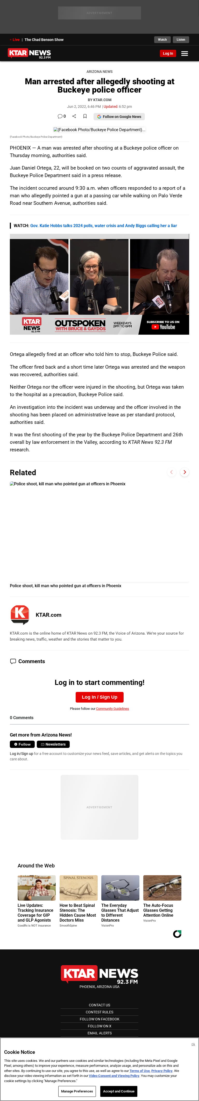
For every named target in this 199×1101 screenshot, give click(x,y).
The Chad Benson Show (44, 40)
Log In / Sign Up (99, 697)
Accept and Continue (118, 1091)
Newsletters (56, 744)
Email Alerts (100, 1033)
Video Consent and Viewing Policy (114, 1076)
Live (16, 40)
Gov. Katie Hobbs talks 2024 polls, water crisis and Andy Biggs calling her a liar (103, 225)
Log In (168, 53)
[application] (99, 284)
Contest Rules (99, 1012)
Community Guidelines (112, 709)
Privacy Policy (162, 1071)
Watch (162, 39)
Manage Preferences (77, 1091)
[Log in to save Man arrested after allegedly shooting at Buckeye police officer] (85, 117)
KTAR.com (48, 615)
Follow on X (99, 1026)
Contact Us (99, 1005)
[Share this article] (74, 117)
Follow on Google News (122, 117)
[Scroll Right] (184, 471)
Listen (181, 39)
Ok (193, 1044)
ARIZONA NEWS (99, 71)
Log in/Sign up (21, 754)
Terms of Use (140, 1071)
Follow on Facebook (99, 1019)
